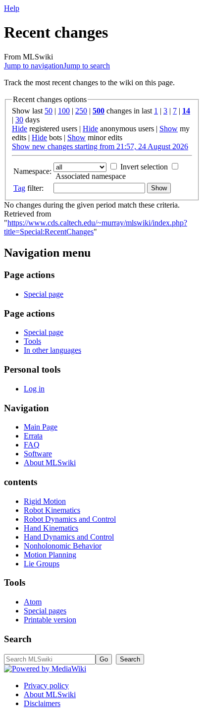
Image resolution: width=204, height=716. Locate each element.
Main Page (40, 427)
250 (81, 111)
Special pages (45, 610)
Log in (34, 389)
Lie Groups (41, 563)
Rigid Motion (45, 501)
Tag (19, 188)
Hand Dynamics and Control (69, 537)
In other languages (52, 350)
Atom (33, 602)
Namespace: (32, 171)
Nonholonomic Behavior (63, 546)
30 (19, 119)
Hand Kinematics (51, 528)
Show (168, 128)
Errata (33, 436)
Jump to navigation (33, 65)
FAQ (32, 445)
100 (64, 111)
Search (18, 639)
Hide (19, 128)
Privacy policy (46, 685)
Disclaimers (42, 703)
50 (48, 111)
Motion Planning (50, 555)
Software (38, 453)
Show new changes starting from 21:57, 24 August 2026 (100, 146)
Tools (32, 341)
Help (11, 8)
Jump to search (86, 65)
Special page (43, 294)
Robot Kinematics (52, 510)
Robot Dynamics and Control (70, 519)
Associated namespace (90, 176)
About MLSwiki (50, 462)
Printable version (50, 619)
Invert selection (144, 167)
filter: (28, 188)
